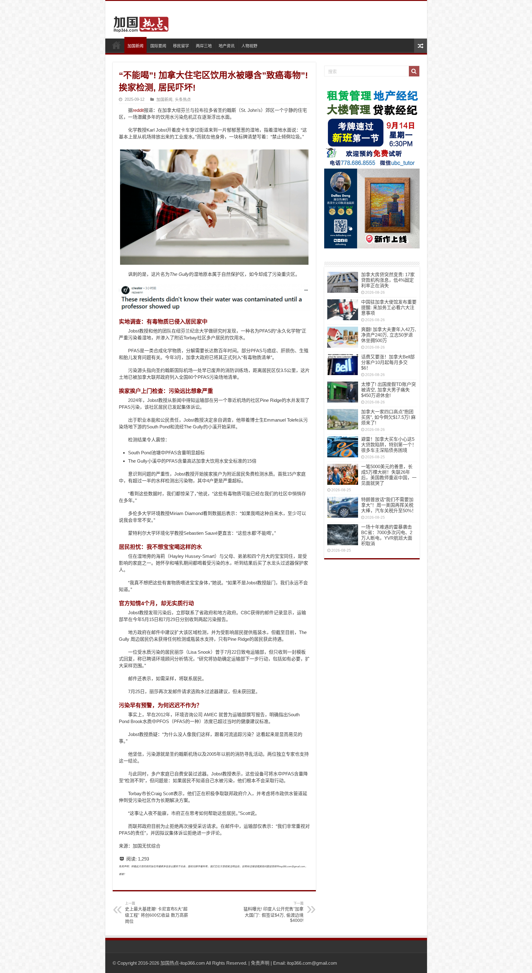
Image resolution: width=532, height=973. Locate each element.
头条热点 (183, 99)
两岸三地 (204, 45)
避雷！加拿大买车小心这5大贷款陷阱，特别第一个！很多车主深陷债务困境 (389, 444)
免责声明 (260, 963)
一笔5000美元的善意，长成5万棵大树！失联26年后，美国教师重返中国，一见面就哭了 (389, 475)
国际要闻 (158, 45)
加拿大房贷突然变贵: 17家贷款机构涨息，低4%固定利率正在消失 (388, 280)
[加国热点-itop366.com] (139, 21)
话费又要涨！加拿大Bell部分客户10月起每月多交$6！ (388, 362)
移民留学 (181, 45)
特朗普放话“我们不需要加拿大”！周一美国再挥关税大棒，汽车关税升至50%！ (388, 505)
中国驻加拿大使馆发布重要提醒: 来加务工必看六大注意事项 (389, 307)
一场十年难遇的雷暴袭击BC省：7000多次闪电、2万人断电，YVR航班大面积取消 (386, 535)
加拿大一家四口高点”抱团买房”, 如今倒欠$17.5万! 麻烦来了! (388, 417)
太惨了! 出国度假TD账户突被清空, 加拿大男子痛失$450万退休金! (388, 390)
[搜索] (414, 71)
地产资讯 (227, 45)
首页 (116, 45)
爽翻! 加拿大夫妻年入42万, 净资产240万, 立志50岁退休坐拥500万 (388, 335)
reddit (138, 110)
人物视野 (249, 45)
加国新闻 (135, 45)
